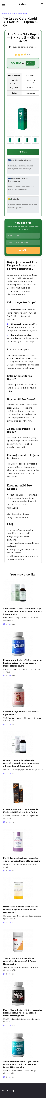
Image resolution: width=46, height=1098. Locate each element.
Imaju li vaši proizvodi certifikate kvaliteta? (23, 544)
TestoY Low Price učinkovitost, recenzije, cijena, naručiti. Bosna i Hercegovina (20, 961)
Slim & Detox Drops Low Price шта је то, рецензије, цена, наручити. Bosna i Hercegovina (22, 611)
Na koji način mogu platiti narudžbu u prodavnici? (20, 531)
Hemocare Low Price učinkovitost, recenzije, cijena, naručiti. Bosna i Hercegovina (20, 910)
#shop (23, 4)
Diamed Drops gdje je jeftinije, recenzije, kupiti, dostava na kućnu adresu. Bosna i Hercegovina (21, 763)
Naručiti (23, 250)
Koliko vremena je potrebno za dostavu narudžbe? (22, 557)
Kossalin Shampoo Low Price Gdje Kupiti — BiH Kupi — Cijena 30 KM (20, 810)
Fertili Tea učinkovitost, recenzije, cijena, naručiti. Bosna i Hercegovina (21, 859)
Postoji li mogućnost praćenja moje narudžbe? (22, 551)
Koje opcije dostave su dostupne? (18, 538)
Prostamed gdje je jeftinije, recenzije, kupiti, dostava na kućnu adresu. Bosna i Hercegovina (22, 663)
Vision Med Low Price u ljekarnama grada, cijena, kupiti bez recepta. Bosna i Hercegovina (21, 1064)
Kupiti (24, 152)
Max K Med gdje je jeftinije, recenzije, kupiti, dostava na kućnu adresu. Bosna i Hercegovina (22, 1013)
